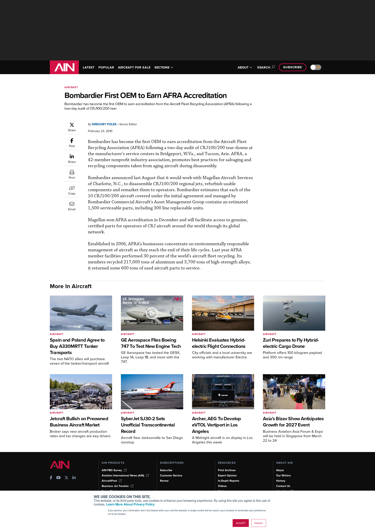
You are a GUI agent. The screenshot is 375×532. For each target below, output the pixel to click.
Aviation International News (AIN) (123, 475)
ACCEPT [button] (241, 523)
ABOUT (243, 67)
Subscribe (292, 67)
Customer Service (171, 475)
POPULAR (106, 67)
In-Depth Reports (228, 480)
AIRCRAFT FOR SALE (134, 67)
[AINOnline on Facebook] (51, 478)
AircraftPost (109, 480)
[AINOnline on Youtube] (58, 478)
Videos (222, 486)
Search (264, 67)
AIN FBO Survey (112, 470)
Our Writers (283, 475)
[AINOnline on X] (66, 478)
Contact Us (283, 486)
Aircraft (71, 87)
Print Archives (227, 470)
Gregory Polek (104, 124)
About (280, 470)
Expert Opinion (227, 475)
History (280, 480)
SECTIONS (162, 67)
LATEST (89, 67)
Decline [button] (258, 523)
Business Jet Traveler (115, 486)
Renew (164, 480)
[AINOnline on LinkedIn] (74, 478)
